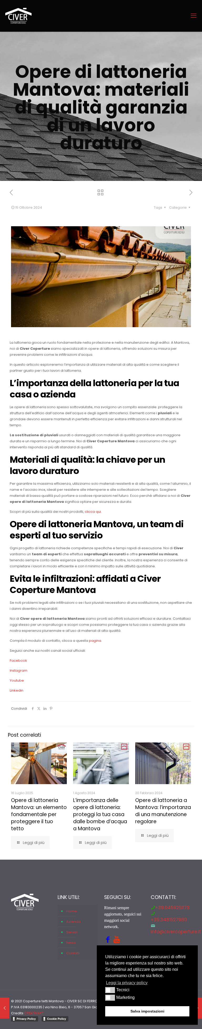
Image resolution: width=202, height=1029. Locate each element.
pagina (95, 640)
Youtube (17, 680)
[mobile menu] (193, 15)
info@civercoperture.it (176, 932)
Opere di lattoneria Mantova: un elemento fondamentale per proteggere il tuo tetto (39, 814)
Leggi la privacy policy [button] (127, 982)
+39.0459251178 (172, 907)
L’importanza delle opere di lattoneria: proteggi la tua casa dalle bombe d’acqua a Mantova (100, 814)
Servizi (71, 932)
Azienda (73, 921)
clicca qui (93, 511)
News (71, 942)
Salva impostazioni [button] (147, 1011)
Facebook (18, 660)
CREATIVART (33, 1013)
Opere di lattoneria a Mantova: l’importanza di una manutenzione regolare (163, 811)
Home (71, 911)
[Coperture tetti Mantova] (18, 15)
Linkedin (16, 690)
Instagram (18, 670)
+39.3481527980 (169, 920)
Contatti (73, 953)
